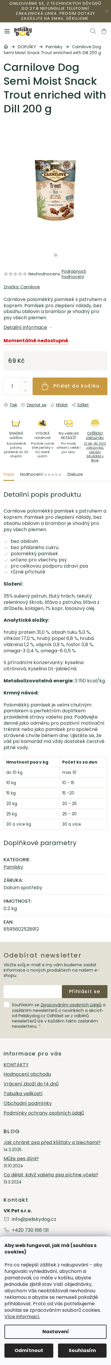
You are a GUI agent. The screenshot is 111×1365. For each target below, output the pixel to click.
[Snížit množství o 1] (25, 390)
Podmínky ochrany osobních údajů (44, 1113)
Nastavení (55, 1331)
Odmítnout (29, 1350)
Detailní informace (25, 328)
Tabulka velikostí (23, 1094)
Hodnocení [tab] (41, 474)
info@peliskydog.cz (34, 1219)
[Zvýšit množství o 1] (25, 382)
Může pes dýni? (21, 1159)
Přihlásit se (84, 991)
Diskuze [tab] (75, 474)
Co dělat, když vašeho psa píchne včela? (51, 1175)
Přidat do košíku (76, 386)
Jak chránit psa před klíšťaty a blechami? (52, 1143)
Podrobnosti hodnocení (74, 274)
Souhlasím (82, 1350)
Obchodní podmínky (28, 1103)
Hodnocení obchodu (27, 1074)
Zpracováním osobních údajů (71, 1005)
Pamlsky (13, 867)
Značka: (22, 287)
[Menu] (7, 31)
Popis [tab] (9, 474)
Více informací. (22, 1316)
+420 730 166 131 (30, 1230)
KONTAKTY (16, 1065)
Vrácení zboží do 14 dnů (31, 1084)
